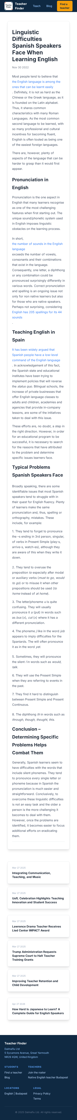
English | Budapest (15, 1093)
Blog (49, 6)
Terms (37, 1098)
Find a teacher (65, 6)
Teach (37, 6)
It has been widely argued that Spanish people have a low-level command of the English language (36, 355)
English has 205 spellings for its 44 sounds (37, 314)
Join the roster (37, 1072)
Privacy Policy (41, 1093)
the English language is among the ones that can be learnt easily (36, 84)
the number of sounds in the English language (37, 246)
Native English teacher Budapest (48, 1077)
